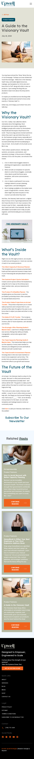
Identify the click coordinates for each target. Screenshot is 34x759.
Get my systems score (12, 668)
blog (3, 686)
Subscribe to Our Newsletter (13, 717)
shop (3, 693)
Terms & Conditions (9, 714)
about (4, 679)
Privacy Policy (7, 707)
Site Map (5, 710)
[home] (8, 4)
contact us (6, 696)
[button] (30, 4)
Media (4, 690)
